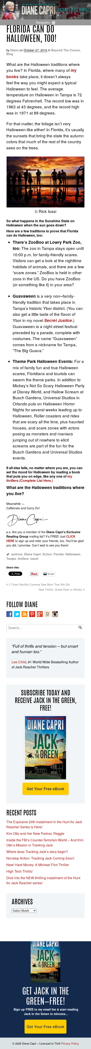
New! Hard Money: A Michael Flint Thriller (37, 864)
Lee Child (19, 661)
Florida (59, 554)
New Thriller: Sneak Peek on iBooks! (60, 589)
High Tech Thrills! (19, 871)
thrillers (23, 558)
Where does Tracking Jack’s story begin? (37, 851)
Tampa (11, 558)
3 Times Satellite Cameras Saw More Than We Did (39, 584)
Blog (9, 54)
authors (16, 554)
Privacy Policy (70, 1043)
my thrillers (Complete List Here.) (39, 478)
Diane (14, 50)
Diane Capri (32, 554)
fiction (47, 554)
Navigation (43, 22)
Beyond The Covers (65, 50)
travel (34, 558)
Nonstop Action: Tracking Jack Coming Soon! (40, 858)
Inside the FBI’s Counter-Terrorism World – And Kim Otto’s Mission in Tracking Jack (44, 842)
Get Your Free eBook (45, 789)
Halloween (72, 554)
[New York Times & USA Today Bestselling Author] (45, 17)
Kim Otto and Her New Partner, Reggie (35, 833)
